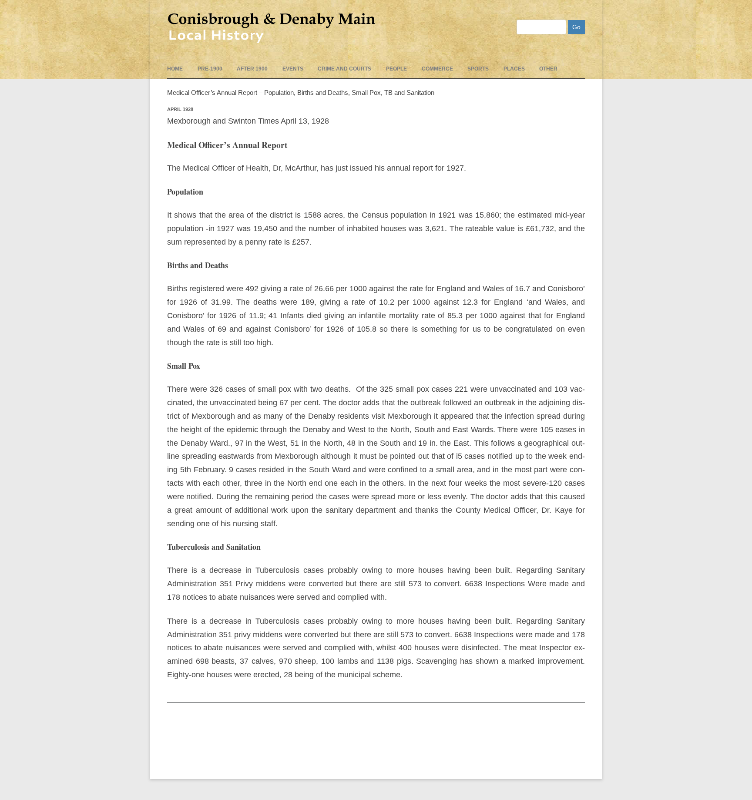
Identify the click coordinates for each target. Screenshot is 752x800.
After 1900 (252, 69)
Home (175, 69)
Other (548, 69)
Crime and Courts (344, 69)
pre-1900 (210, 69)
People (396, 69)
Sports (478, 69)
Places (514, 69)
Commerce (437, 69)
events (292, 69)
